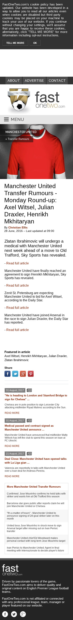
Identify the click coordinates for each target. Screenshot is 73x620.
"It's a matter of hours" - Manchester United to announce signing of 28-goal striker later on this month (33, 516)
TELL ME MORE (15, 43)
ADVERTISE (34, 81)
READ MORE (12, 413)
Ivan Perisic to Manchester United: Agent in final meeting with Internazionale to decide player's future (35, 549)
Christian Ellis (18, 227)
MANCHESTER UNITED (20, 132)
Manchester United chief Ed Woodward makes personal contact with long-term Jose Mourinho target (36, 539)
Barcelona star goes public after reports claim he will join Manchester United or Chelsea (35, 505)
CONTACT (57, 81)
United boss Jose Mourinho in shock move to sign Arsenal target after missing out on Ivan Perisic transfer (34, 528)
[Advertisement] (36, 340)
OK (35, 43)
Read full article (17, 263)
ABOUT (14, 81)
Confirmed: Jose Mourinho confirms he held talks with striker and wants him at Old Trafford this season (36, 495)
